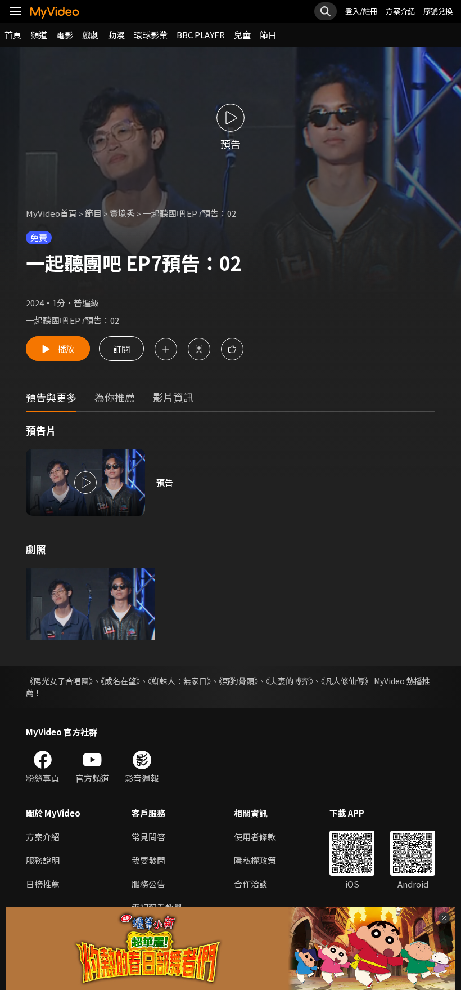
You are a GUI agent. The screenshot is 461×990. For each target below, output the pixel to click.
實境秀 (122, 213)
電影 (64, 35)
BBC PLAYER (201, 35)
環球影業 (151, 35)
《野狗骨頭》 (238, 680)
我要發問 (148, 860)
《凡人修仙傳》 (346, 680)
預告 (164, 482)
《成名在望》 (120, 680)
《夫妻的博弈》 (289, 680)
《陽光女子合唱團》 (59, 680)
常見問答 (148, 836)
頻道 (38, 35)
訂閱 (121, 349)
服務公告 (148, 884)
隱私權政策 (255, 860)
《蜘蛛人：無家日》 (179, 680)
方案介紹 (400, 11)
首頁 (12, 35)
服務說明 (43, 860)
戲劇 (90, 35)
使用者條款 (255, 836)
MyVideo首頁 (51, 213)
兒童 (242, 35)
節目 (268, 35)
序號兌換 (438, 11)
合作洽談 (251, 884)
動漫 (116, 35)
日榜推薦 (43, 884)
